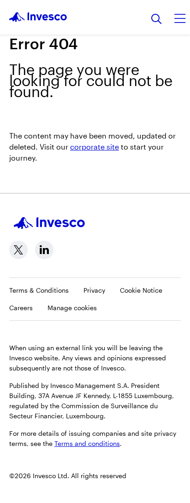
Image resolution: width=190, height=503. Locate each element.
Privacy (94, 290)
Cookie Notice (141, 290)
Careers (21, 308)
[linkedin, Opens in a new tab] (44, 250)
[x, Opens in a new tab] (18, 250)
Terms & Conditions (39, 290)
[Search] (156, 19)
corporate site (94, 146)
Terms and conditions (87, 443)
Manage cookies (72, 308)
